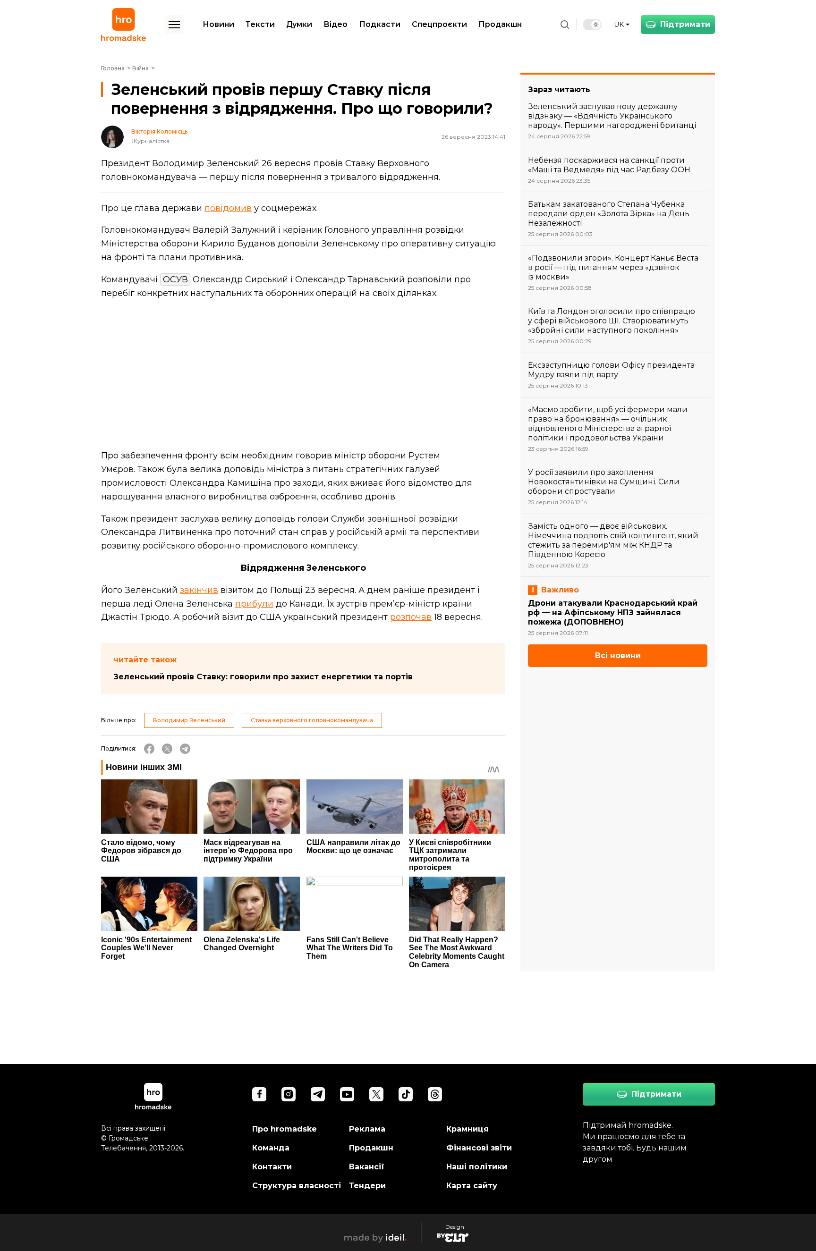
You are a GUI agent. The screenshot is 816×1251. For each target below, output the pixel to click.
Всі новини (618, 655)
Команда (270, 1147)
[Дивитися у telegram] (318, 1094)
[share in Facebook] (149, 749)
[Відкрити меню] (174, 24)
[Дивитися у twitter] (376, 1094)
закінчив (199, 590)
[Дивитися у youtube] (347, 1094)
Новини (218, 24)
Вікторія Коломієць (159, 131)
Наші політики (476, 1166)
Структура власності (296, 1185)
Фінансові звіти (479, 1147)
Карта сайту (471, 1185)
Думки (299, 24)
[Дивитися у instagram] (288, 1094)
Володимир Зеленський (189, 720)
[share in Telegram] (185, 749)
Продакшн (500, 24)
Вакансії (366, 1166)
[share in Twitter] (167, 749)
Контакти (272, 1166)
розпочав (411, 617)
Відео (335, 24)
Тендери (367, 1185)
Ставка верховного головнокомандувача (312, 720)
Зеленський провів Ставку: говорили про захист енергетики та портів (263, 676)
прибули (254, 604)
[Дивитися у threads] (435, 1094)
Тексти (260, 24)
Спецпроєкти (439, 24)
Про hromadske (284, 1128)
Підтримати (685, 24)
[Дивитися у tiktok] (406, 1094)
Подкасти (379, 24)
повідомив (228, 208)
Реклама (367, 1128)
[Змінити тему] (592, 24)
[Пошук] (564, 24)
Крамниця (467, 1128)
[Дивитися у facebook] (259, 1094)
